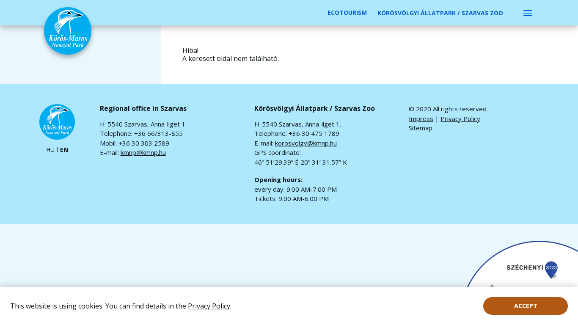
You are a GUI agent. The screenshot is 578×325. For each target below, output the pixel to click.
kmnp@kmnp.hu (143, 152)
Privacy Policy (209, 306)
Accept (525, 306)
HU (50, 150)
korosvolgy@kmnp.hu (306, 143)
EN (64, 150)
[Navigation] (528, 12)
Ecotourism (347, 12)
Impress (421, 118)
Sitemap (420, 128)
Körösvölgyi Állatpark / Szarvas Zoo (440, 13)
